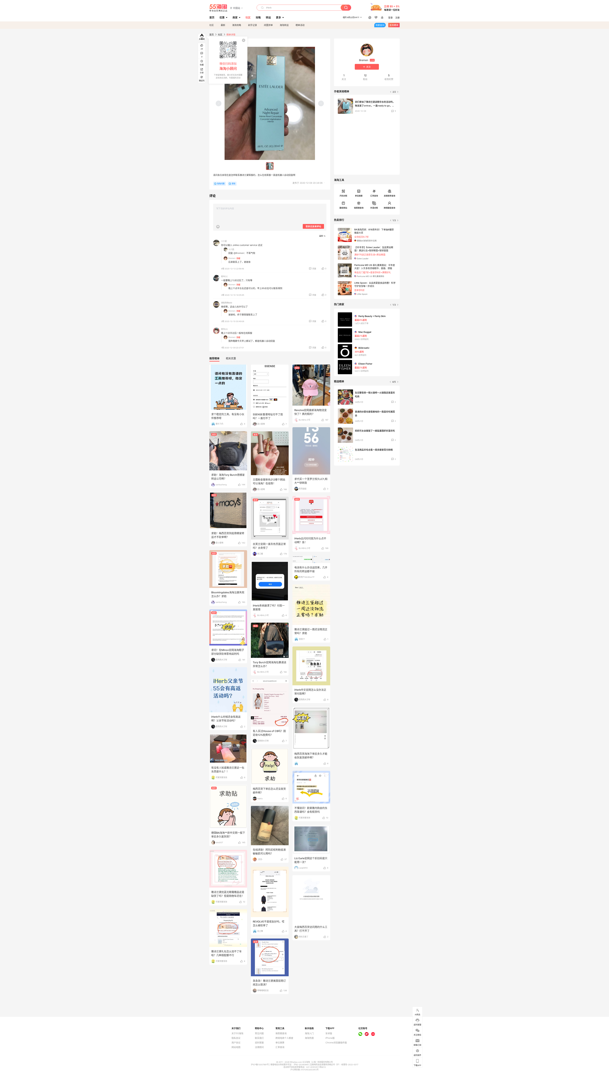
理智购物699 (226, 303)
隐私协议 (236, 1038)
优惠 (222, 17)
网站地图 (236, 1047)
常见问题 (259, 1033)
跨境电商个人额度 (284, 1038)
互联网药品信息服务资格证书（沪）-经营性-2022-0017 (334, 1064)
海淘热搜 (309, 1038)
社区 (211, 25)
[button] (236, 8)
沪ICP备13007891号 (260, 1064)
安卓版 (328, 1033)
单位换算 (359, 196)
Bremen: (232, 258)
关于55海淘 (237, 1033)
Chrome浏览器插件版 (336, 1042)
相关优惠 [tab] (231, 358)
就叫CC (224, 276)
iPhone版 (330, 1038)
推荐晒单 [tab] (214, 358)
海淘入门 (309, 1033)
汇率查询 (374, 196)
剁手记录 (252, 25)
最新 (223, 25)
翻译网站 (343, 208)
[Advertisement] (367, 491)
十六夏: (231, 249)
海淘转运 (284, 25)
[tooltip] (228, 60)
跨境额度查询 (389, 208)
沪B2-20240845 (301, 1064)
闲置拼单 (268, 25)
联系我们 (259, 1038)
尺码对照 (343, 196)
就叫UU (224, 329)
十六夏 (224, 241)
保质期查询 (358, 208)
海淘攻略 (236, 25)
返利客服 (259, 1042)
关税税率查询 (389, 196)
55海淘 (218, 8)
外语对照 (374, 208)
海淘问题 (221, 183)
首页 (211, 34)
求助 (233, 183)
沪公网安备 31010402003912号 (304, 1069)
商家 (235, 17)
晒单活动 (300, 25)
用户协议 (236, 1042)
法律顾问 (259, 1047)
